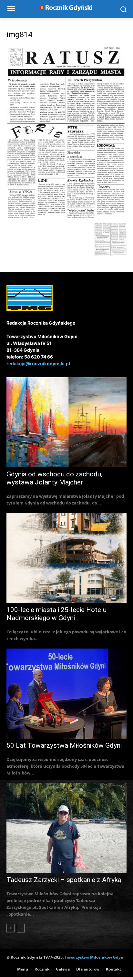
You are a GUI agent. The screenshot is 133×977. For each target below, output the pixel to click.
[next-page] (21, 928)
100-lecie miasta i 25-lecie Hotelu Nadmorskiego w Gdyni (56, 614)
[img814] (66, 216)
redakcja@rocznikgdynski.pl (38, 363)
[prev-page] (10, 928)
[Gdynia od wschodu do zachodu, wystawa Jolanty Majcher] (66, 422)
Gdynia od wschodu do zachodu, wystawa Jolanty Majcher (54, 478)
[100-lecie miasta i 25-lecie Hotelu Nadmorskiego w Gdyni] (66, 558)
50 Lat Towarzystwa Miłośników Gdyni (64, 745)
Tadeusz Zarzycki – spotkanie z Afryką (63, 880)
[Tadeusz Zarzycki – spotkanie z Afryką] (66, 828)
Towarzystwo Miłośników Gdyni (95, 957)
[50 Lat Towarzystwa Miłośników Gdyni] (66, 694)
